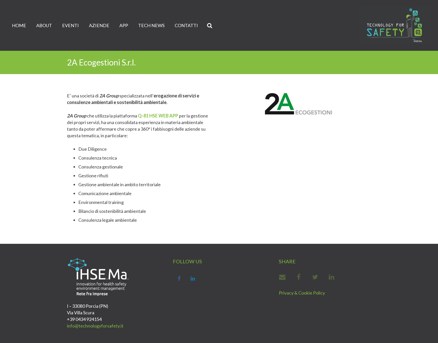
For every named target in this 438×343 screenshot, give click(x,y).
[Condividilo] (299, 277)
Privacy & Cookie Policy (302, 293)
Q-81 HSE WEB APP (158, 115)
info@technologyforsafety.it (95, 326)
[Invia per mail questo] (285, 277)
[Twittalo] (315, 277)
